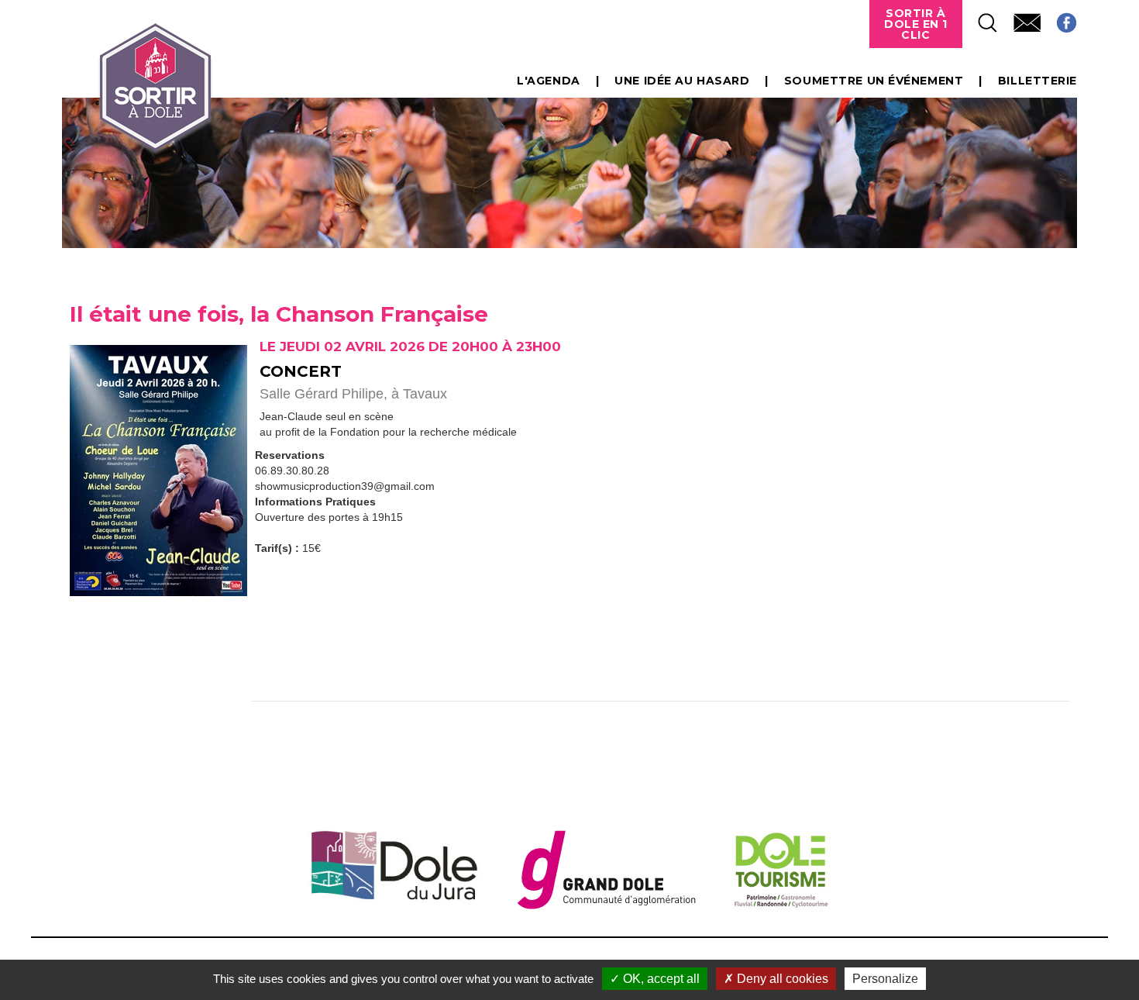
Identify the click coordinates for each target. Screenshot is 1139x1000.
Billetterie (1037, 80)
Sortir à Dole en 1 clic (916, 24)
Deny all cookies (781, 978)
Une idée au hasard (681, 80)
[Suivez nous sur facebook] (1059, 18)
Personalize (885, 978)
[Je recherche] (980, 18)
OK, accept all (660, 978)
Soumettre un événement (873, 80)
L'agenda (548, 80)
